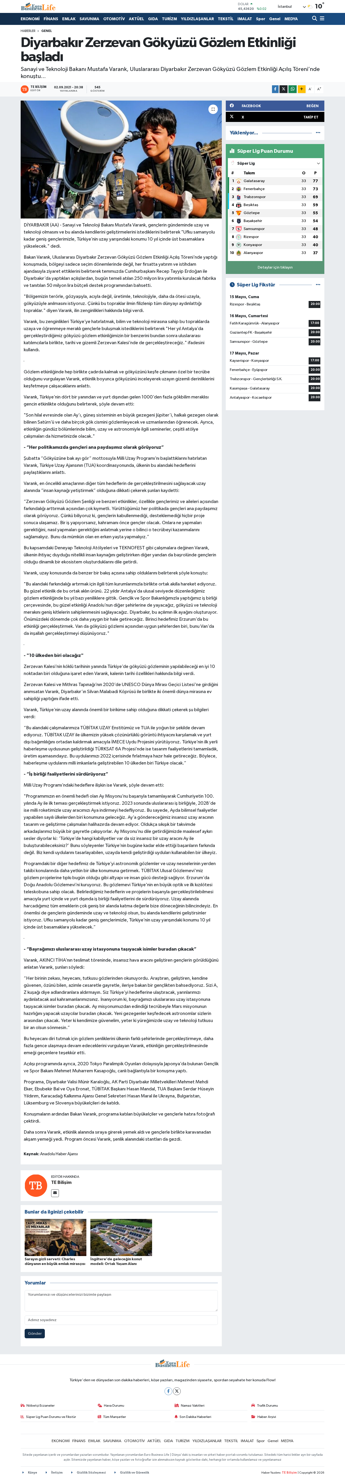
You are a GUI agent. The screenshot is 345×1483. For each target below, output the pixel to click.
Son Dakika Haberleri (195, 1417)
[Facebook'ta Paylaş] (275, 89)
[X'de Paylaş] (284, 89)
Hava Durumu (114, 1405)
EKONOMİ (30, 19)
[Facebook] (168, 1391)
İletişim (56, 1472)
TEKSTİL (226, 19)
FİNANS (51, 19)
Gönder (35, 1334)
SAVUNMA (89, 19)
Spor (260, 19)
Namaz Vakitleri (192, 1405)
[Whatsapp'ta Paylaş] (292, 89)
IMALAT (245, 19)
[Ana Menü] (321, 19)
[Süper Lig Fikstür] (318, 285)
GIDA (153, 19)
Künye (32, 1472)
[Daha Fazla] (302, 89)
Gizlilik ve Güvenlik (134, 1472)
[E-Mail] (55, 1193)
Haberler (28, 31)
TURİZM (169, 19)
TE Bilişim (61, 1182)
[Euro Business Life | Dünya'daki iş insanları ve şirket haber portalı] (38, 6)
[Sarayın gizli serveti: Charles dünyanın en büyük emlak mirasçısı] (55, 1237)
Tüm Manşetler (114, 1417)
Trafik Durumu (267, 1405)
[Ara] (315, 19)
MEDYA (291, 19)
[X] (177, 1391)
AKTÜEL (136, 19)
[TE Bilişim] (36, 1185)
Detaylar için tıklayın (275, 267)
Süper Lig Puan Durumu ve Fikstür (51, 1417)
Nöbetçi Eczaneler (41, 1405)
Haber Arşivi (266, 1417)
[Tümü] (318, 133)
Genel (274, 19)
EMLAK (69, 19)
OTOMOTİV (114, 19)
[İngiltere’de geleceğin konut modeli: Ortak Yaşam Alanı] (121, 1237)
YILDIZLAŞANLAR (197, 19)
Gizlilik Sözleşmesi (91, 1472)
